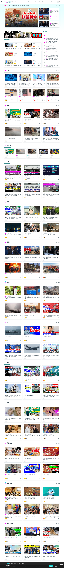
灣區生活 (36, 1)
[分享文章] (36, 24)
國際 (26, 1)
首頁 (9, 1)
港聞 (16, 1)
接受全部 (51, 566)
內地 (28, 1)
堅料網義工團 (11, 563)
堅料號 (54, 1)
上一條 (56, 5)
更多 (56, 563)
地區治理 (47, 1)
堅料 (44, 1)
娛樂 (33, 1)
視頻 (21, 1)
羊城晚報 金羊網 (16, 563)
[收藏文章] (34, 24)
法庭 (18, 1)
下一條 (59, 5)
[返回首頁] (6, 2)
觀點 (23, 1)
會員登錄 (62, 1)
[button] (7, 24)
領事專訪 (12, 1)
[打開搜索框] (56, 2)
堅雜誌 (51, 1)
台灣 (31, 1)
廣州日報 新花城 (21, 563)
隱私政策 (41, 566)
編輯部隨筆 (41, 1)
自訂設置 (56, 566)
